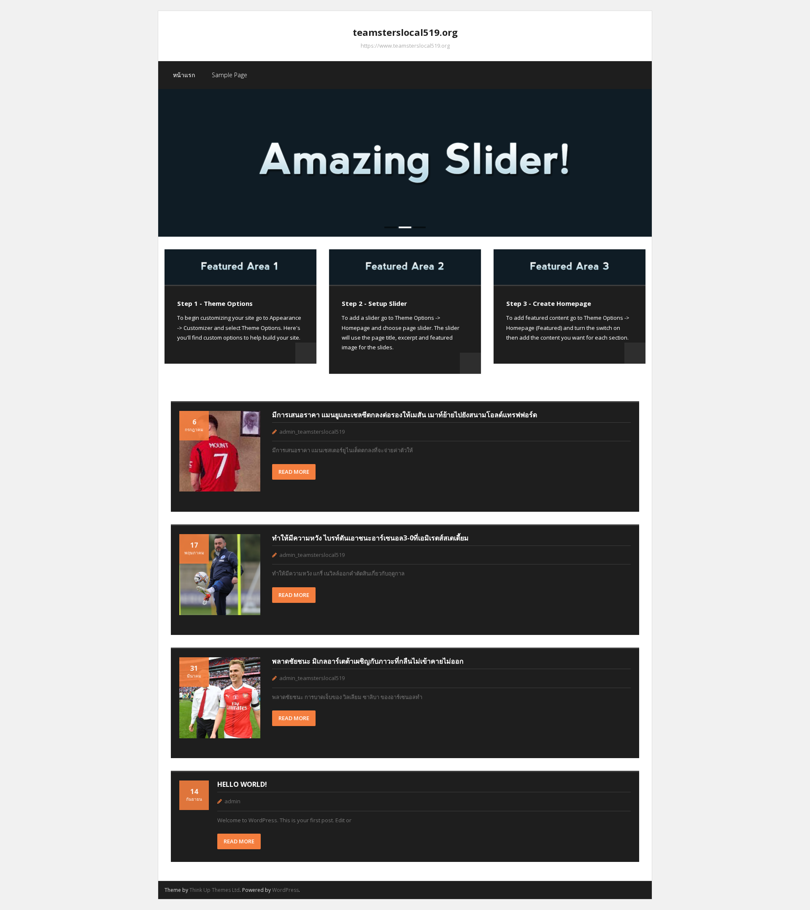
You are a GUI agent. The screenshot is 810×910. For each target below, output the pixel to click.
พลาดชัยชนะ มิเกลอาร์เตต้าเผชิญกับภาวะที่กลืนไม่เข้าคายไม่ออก (368, 661)
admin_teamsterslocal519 (312, 431)
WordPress (285, 890)
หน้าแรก (184, 75)
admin (232, 801)
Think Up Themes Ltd (214, 890)
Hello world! (242, 784)
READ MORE (293, 471)
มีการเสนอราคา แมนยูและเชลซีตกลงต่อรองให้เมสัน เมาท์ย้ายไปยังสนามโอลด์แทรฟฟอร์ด (404, 414)
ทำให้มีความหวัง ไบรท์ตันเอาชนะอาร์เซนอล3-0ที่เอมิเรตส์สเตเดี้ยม (370, 538)
